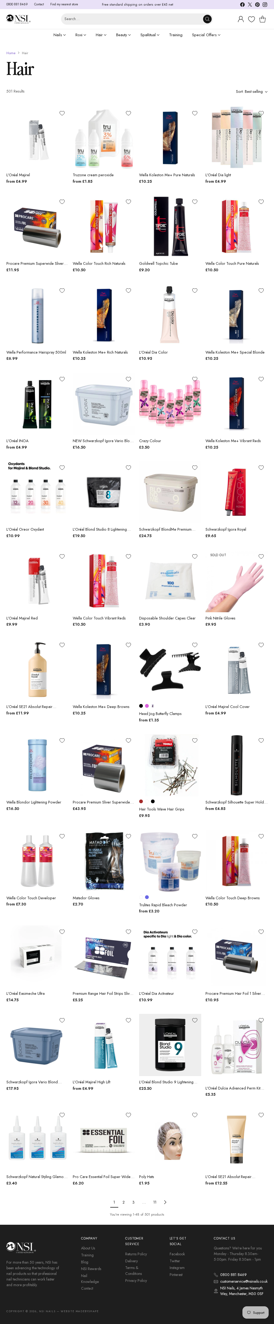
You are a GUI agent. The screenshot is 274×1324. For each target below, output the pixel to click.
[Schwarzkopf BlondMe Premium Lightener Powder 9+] (170, 492)
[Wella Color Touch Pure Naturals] (237, 226)
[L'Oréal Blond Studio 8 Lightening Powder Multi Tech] (104, 492)
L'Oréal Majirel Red (22, 618)
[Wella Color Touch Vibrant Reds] (104, 581)
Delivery (131, 1261)
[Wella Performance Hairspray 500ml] (37, 315)
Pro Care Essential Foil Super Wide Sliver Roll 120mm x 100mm (102, 1179)
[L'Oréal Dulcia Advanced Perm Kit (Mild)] (237, 1048)
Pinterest (176, 1274)
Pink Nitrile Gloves (220, 618)
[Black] (141, 706)
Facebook (177, 1254)
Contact (87, 1288)
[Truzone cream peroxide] (104, 138)
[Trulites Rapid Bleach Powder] (170, 861)
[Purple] (153, 706)
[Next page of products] (165, 1202)
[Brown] (141, 801)
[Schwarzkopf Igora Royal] (237, 492)
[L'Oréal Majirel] (37, 138)
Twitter (175, 1261)
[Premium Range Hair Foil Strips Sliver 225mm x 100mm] (104, 956)
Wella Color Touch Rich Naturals (99, 263)
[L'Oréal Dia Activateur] (170, 956)
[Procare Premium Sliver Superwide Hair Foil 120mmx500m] (104, 765)
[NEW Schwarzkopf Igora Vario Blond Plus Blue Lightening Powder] (104, 404)
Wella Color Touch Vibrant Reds (99, 618)
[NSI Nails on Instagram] (265, 5)
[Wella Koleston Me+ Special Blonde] (237, 315)
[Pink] (147, 706)
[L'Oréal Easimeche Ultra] (37, 956)
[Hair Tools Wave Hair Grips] (170, 765)
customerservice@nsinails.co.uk (244, 1281)
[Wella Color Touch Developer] (37, 861)
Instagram (177, 1267)
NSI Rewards (91, 1268)
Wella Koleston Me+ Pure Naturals (167, 175)
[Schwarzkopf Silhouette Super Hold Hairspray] (237, 765)
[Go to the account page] (240, 19)
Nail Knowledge (90, 1278)
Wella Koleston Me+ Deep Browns (101, 706)
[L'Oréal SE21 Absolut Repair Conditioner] (237, 1140)
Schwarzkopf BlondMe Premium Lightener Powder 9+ (165, 532)
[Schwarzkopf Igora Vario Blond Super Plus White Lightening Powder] (37, 1045)
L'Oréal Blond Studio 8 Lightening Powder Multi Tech (100, 532)
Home (11, 53)
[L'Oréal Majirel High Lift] (104, 1045)
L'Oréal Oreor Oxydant (25, 529)
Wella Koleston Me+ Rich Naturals (100, 352)
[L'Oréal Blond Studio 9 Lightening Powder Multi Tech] (170, 1045)
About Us (88, 1248)
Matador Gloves (86, 898)
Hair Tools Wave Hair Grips (161, 809)
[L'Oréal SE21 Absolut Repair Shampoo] (37, 670)
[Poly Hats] (170, 1140)
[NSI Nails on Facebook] (242, 5)
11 (155, 1202)
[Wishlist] (250, 19)
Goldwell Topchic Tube (158, 263)
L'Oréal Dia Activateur (156, 993)
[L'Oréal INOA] (37, 404)
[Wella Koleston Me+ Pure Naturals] (170, 138)
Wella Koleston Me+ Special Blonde (235, 352)
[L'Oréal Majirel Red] (37, 581)
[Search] (207, 19)
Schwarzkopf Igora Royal (226, 529)
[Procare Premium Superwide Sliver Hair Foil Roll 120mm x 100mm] (37, 226)
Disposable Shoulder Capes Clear (167, 618)
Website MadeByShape (80, 1311)
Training (87, 1255)
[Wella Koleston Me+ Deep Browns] (104, 670)
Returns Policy (136, 1254)
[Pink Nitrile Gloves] (237, 581)
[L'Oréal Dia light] (237, 138)
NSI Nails (47, 1311)
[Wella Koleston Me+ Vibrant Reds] (237, 404)
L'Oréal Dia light (218, 175)
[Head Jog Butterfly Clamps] (170, 670)
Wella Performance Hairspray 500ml (36, 352)
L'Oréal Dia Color (153, 352)
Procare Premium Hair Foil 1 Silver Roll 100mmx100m (233, 996)
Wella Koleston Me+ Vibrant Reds (233, 440)
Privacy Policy (136, 1280)
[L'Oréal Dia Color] (170, 315)
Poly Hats (146, 1176)
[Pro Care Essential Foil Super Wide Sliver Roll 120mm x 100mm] (104, 1140)
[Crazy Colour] (170, 404)
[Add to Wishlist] (62, 113)
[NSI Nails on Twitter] (250, 5)
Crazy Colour (150, 440)
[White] (141, 897)
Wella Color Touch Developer (31, 898)
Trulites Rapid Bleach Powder (163, 905)
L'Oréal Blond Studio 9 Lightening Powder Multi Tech (166, 1085)
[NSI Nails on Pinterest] (257, 5)
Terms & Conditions (133, 1270)
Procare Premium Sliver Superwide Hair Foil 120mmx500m (101, 805)
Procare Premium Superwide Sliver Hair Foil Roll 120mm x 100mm (35, 266)
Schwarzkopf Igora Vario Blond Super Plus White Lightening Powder (36, 1085)
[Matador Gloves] (104, 861)
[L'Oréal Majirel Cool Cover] (237, 670)
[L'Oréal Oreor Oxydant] (37, 492)
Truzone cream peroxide (93, 175)
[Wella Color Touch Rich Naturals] (104, 226)
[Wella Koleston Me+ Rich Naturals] (104, 315)
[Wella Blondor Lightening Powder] (37, 765)
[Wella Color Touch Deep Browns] (237, 861)
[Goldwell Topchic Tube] (170, 226)
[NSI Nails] (18, 19)
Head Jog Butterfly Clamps (160, 713)
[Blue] (147, 897)
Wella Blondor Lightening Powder (33, 802)
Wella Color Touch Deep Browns (233, 898)
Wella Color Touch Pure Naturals (232, 263)
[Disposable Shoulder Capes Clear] (170, 581)
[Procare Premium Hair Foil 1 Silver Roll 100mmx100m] (237, 956)
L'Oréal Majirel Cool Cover (228, 706)
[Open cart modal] (262, 19)
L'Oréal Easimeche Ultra (25, 993)
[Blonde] (147, 801)
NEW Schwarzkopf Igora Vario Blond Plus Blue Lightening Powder (103, 443)
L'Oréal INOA (17, 440)
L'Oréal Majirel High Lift (91, 1082)
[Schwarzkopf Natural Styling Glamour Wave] (37, 1140)
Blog (84, 1262)
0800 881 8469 (233, 1274)
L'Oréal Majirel (18, 175)
